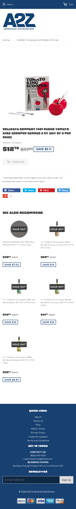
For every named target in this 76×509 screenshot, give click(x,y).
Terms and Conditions (38, 440)
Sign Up (66, 480)
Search (38, 417)
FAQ (38, 424)
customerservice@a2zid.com (38, 458)
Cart (70, 4)
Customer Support (38, 436)
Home (6, 40)
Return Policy (38, 428)
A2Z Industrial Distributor (41, 491)
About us (38, 420)
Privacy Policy (38, 432)
